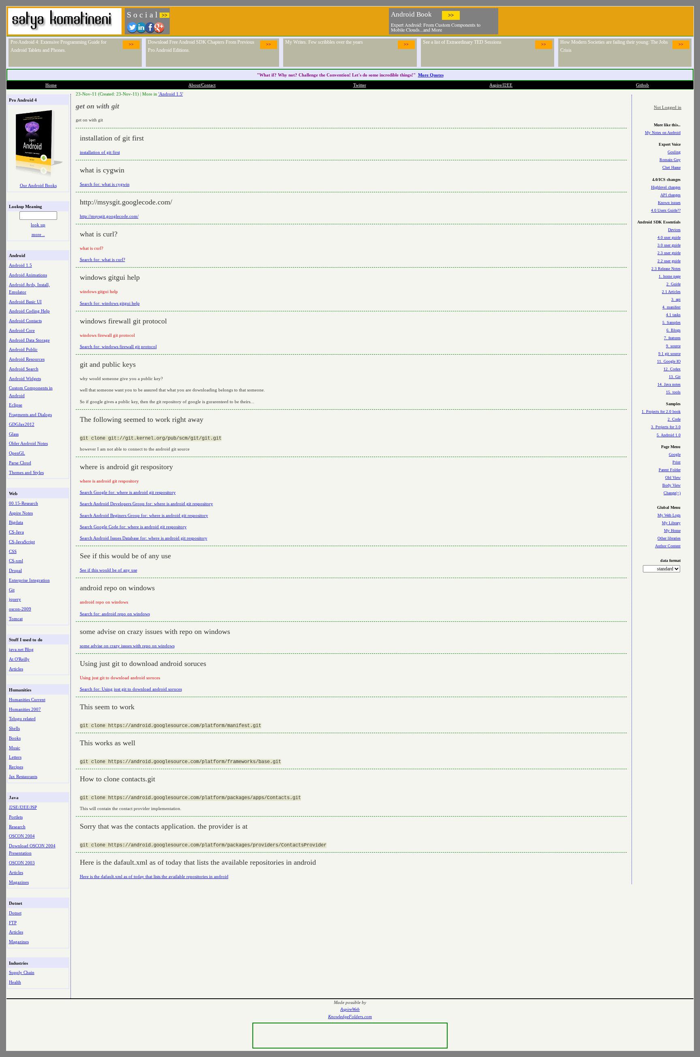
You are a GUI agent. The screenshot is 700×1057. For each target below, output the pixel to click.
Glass (14, 434)
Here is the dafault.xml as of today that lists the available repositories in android (154, 876)
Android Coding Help (29, 310)
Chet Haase (671, 167)
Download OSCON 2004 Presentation (32, 849)
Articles (16, 668)
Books (15, 738)
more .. (38, 234)
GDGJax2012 (21, 424)
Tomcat (16, 618)
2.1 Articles (671, 291)
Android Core (22, 330)
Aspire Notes (21, 512)
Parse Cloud (20, 462)
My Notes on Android (663, 132)
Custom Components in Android (31, 391)
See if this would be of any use (108, 570)
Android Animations (28, 274)
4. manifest (671, 307)
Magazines (19, 882)
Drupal (15, 570)
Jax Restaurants (23, 776)
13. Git (675, 376)
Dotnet (15, 912)
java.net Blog (21, 649)
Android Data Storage (29, 340)
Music (14, 747)
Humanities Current (27, 699)
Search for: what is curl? (102, 259)
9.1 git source (669, 353)
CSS (13, 551)
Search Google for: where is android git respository (128, 492)
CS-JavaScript (22, 541)
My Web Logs (669, 515)
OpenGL (17, 453)
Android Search (23, 368)
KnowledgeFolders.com (350, 1016)
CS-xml (16, 560)
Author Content (668, 546)
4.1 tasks (673, 315)
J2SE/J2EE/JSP (23, 807)
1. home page (670, 276)
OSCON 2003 (22, 862)
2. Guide (673, 284)
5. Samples (671, 322)
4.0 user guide (669, 237)
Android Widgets (25, 378)
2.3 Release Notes (666, 268)
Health (15, 982)
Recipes (16, 766)
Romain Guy (670, 159)
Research (17, 826)
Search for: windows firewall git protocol (118, 346)
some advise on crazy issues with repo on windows (127, 645)
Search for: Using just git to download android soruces (131, 689)
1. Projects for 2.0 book (661, 411)
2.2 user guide (669, 261)
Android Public (23, 349)
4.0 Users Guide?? (666, 210)
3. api (676, 299)
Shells (14, 728)
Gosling (674, 152)
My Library (671, 523)
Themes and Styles (26, 472)
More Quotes (431, 74)
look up (38, 224)
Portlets (16, 817)
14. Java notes (669, 384)
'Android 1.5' (170, 93)
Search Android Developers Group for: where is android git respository (146, 503)
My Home (672, 530)
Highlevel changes (666, 187)
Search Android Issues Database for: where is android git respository (143, 538)
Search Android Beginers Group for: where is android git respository (144, 515)
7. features (672, 338)
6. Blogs (673, 330)
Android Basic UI (25, 301)
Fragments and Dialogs (30, 414)
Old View (673, 477)
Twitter (359, 85)
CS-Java (16, 532)
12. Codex (672, 369)
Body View (671, 485)
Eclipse (15, 404)
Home (51, 85)
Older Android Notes (28, 443)
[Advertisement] (596, 20)
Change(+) (672, 493)
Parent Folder (670, 470)
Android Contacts (25, 320)
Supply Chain (21, 972)
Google (675, 454)
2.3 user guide (669, 253)
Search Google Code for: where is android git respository (133, 526)
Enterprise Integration (29, 580)
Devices (674, 230)
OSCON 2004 (22, 836)
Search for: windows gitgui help (110, 303)
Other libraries (669, 538)
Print (676, 462)
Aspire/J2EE (500, 85)
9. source (673, 346)
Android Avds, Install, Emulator (29, 288)
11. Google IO (669, 361)
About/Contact (202, 85)
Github (642, 85)
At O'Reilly (19, 659)
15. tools (673, 392)
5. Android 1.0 (669, 435)
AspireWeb (350, 1009)
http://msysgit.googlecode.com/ (109, 216)
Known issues (669, 202)
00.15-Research (23, 503)
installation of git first (100, 152)
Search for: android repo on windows (115, 613)
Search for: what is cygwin (105, 184)
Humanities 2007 (25, 709)
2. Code (674, 419)
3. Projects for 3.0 (666, 427)
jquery (15, 599)
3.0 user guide (669, 245)
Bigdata (16, 522)
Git (12, 589)
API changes (670, 195)
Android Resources (27, 359)
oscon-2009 (20, 608)
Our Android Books (38, 185)
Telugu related (22, 718)
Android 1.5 (20, 265)
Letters (15, 757)
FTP (13, 922)
